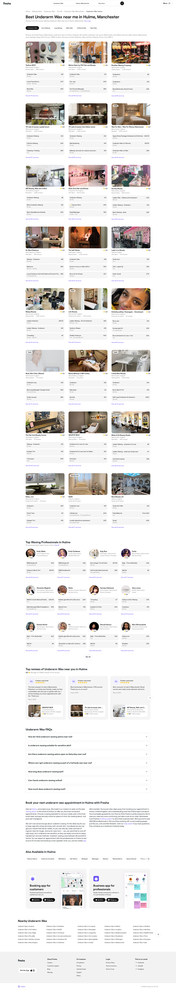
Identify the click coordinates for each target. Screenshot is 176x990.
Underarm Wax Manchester (74, 11)
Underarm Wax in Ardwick (26, 926)
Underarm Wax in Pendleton (55, 926)
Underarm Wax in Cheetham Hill (56, 939)
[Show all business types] (148, 859)
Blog (48, 969)
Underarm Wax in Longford (112, 929)
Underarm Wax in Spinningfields (88, 939)
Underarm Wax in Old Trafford (27, 929)
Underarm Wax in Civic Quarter (87, 936)
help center (128, 824)
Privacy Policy (110, 962)
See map (87, 21)
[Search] (122, 3)
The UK (59, 11)
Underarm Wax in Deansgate (87, 929)
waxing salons (31, 811)
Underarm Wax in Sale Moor (141, 929)
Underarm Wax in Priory (140, 936)
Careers (49, 962)
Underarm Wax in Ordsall (85, 942)
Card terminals (81, 969)
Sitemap (49, 972)
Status (79, 975)
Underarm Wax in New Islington (28, 942)
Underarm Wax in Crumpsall (86, 926)
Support (79, 972)
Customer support (53, 966)
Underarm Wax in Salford (112, 926)
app (84, 841)
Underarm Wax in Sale (140, 942)
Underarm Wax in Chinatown (55, 933)
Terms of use (110, 969)
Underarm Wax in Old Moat (141, 926)
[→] (149, 697)
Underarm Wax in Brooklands (113, 936)
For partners (80, 962)
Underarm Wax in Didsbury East (114, 942)
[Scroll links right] (158, 934)
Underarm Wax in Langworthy (87, 933)
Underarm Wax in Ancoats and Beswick (58, 936)
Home (28, 11)
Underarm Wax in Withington (113, 939)
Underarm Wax (49, 11)
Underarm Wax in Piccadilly (26, 936)
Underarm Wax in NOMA (54, 929)
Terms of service (111, 966)
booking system (106, 819)
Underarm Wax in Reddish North (143, 933)
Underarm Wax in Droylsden (142, 939)
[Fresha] (7, 3)
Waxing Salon (37, 11)
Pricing (79, 966)
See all (88, 657)
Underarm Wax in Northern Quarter (29, 939)
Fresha (34, 809)
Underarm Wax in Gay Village (27, 933)
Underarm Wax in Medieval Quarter (115, 933)
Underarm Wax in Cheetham (55, 942)
